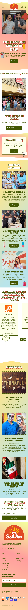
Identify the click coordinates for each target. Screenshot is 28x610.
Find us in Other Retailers (6, 568)
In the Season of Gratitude (14, 398)
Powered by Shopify (7, 592)
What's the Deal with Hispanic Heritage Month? (14, 485)
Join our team (20, 558)
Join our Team (6, 563)
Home (3, 553)
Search (18, 553)
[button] (22, 7)
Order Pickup (5, 558)
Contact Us (5, 565)
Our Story (18, 560)
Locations (4, 556)
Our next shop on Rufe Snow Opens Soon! (14, 1)
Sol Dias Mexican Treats (12, 591)
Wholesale (5, 560)
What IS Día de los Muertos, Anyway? (14, 440)
